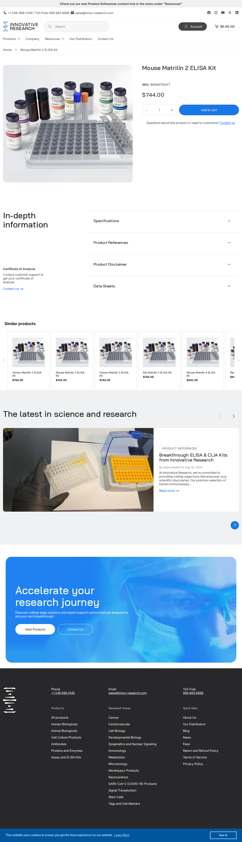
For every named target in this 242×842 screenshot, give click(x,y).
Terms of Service (195, 757)
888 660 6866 (59, 13)
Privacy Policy (193, 764)
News (187, 737)
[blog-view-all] (235, 525)
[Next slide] (233, 416)
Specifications (106, 220)
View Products (35, 629)
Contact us (227, 123)
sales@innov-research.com (94, 13)
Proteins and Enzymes (66, 751)
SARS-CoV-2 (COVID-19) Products (133, 784)
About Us (189, 717)
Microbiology (118, 764)
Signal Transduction (122, 790)
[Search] (50, 26)
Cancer (114, 717)
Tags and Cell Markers (124, 803)
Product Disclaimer (110, 264)
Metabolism (117, 757)
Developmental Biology (125, 737)
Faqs (186, 744)
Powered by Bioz (151, 79)
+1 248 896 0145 (63, 693)
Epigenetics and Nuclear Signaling (133, 744)
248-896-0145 (22, 13)
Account (196, 26)
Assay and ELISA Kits (66, 757)
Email (112, 689)
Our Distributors (194, 724)
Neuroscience (118, 777)
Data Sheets (104, 286)
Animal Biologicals (64, 731)
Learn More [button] (122, 835)
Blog (186, 731)
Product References (111, 242)
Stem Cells (116, 797)
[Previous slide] (220, 416)
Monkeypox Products (124, 770)
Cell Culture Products (66, 737)
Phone (55, 689)
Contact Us (11, 289)
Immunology (117, 751)
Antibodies (58, 744)
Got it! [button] (223, 835)
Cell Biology (117, 731)
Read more (167, 491)
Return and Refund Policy (200, 751)
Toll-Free (189, 689)
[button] (11, 39)
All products (59, 717)
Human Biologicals (64, 724)
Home (7, 50)
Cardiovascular (119, 724)
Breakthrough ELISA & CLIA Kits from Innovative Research (43, 430)
